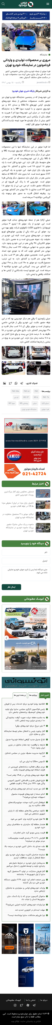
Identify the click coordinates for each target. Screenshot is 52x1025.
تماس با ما (30, 1000)
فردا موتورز (45, 409)
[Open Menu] (48, 4)
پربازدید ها (33, 695)
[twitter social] (23, 1005)
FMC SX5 (15, 391)
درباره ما (43, 1000)
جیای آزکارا (45, 403)
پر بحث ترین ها (20, 695)
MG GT (26, 397)
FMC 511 (27, 391)
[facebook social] (29, 1005)
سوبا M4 (12, 403)
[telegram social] (35, 1005)
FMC (36, 391)
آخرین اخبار (45, 695)
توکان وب (15, 1021)
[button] (6, 637)
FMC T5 (46, 397)
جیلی (35, 403)
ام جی (16, 397)
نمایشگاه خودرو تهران (29, 409)
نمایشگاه (43, 54)
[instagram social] (16, 1005)
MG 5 (36, 397)
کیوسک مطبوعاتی (13, 1000)
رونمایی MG (24, 403)
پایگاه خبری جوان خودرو (24, 91)
